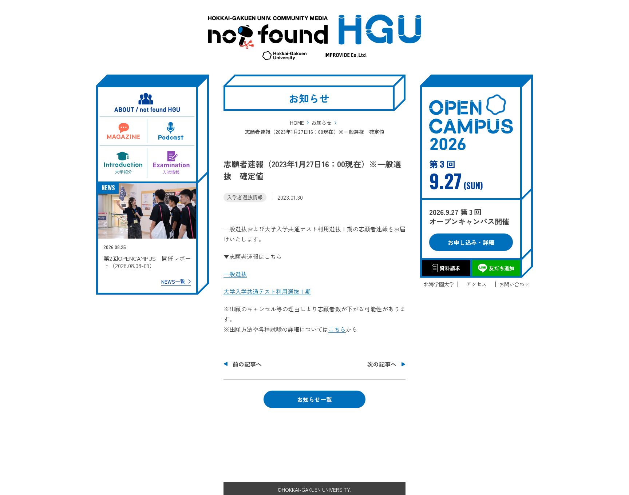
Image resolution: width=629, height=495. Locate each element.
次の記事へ (381, 364)
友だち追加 (501, 268)
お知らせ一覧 (314, 399)
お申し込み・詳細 (471, 242)
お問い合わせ (514, 284)
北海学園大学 (439, 284)
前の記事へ (247, 364)
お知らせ (321, 122)
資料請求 (450, 268)
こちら (337, 329)
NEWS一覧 (173, 281)
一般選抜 (235, 274)
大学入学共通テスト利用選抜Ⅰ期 (267, 291)
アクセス (476, 284)
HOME (297, 122)
